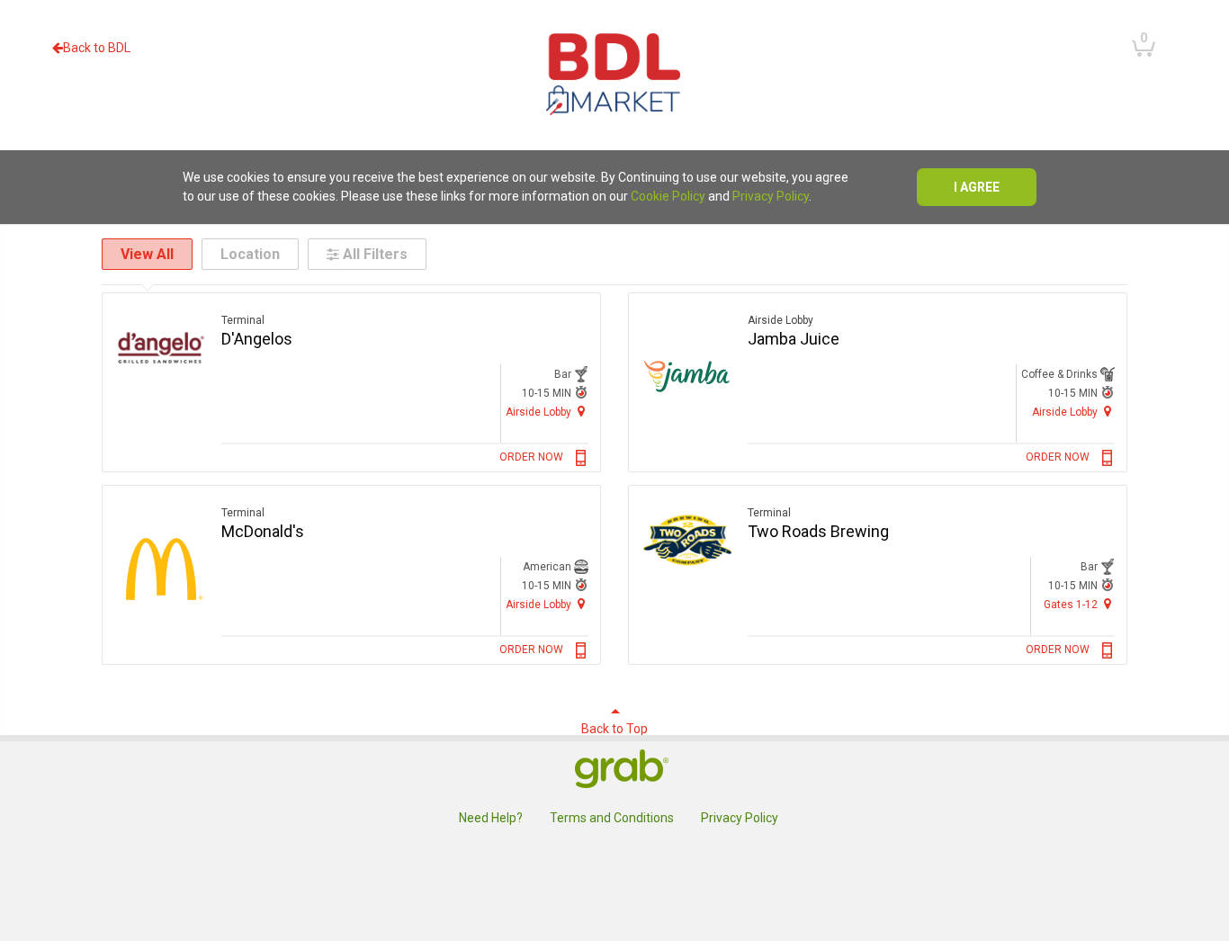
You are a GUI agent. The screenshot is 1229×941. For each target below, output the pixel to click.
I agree (977, 187)
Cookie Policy (668, 196)
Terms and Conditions (612, 818)
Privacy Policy (770, 196)
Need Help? (491, 818)
